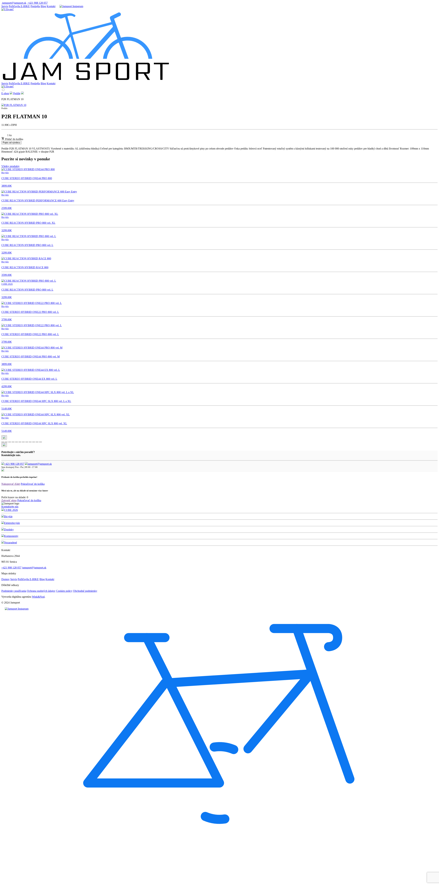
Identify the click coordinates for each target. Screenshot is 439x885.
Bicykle (8, 516)
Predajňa (35, 6)
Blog (43, 6)
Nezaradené (10, 542)
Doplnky (9, 529)
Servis (4, 6)
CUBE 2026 (11, 510)
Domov (5, 579)
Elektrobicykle (12, 523)
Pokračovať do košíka (33, 483)
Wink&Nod (38, 596)
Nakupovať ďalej (10, 483)
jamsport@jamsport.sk (40, 463)
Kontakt (51, 6)
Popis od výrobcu (11, 142)
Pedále (16, 93)
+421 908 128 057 (14, 463)
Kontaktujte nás (9, 506)
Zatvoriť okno (9, 500)
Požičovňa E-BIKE (19, 6)
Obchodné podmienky (85, 590)
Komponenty (11, 536)
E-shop (5, 93)
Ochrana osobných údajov (41, 590)
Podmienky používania (13, 590)
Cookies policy (64, 590)
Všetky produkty (10, 166)
